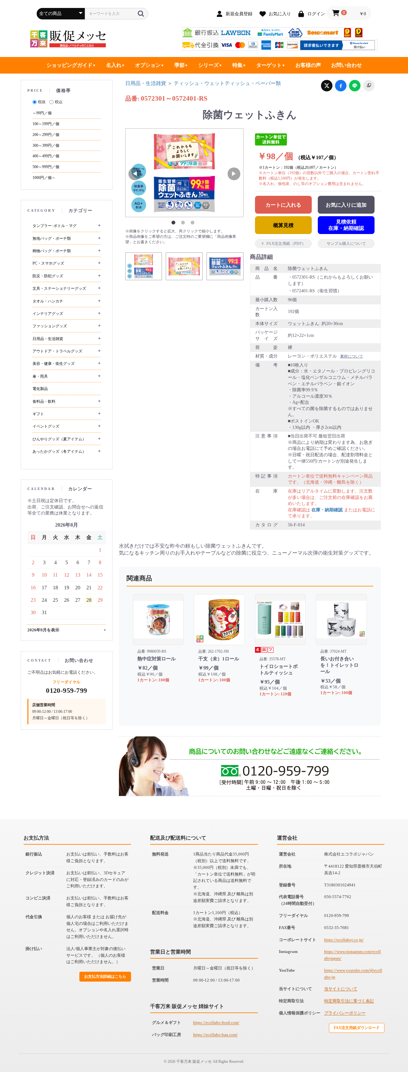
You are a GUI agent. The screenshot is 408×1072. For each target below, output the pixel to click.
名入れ (113, 65)
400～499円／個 (46, 156)
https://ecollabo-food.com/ (216, 1022)
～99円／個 (42, 113)
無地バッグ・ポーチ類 (52, 238)
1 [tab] (174, 224)
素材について (351, 356)
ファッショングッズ (50, 326)
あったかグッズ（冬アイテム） (59, 451)
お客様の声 (308, 65)
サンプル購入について (346, 243)
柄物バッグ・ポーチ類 (52, 251)
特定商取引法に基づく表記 (349, 1000)
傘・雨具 (40, 376)
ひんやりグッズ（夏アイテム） (59, 439)
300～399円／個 (46, 145)
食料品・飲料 (44, 401)
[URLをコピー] (369, 85)
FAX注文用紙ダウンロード (357, 1028)
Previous (134, 173)
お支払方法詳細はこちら (105, 976)
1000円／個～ (44, 177)
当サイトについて (340, 988)
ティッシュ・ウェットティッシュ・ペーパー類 (227, 83)
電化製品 (40, 389)
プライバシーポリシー (345, 1013)
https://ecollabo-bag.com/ (215, 1034)
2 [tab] (184, 224)
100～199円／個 (46, 124)
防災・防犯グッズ (48, 276)
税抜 (42, 102)
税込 (58, 102)
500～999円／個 (46, 167)
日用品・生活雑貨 (48, 339)
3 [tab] (194, 224)
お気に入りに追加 (346, 205)
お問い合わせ (346, 65)
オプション (148, 65)
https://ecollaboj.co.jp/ (344, 939)
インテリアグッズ (48, 313)
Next (234, 173)
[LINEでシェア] (355, 85)
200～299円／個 (46, 134)
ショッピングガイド (69, 65)
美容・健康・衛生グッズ (54, 363)
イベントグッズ (46, 426)
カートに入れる (283, 205)
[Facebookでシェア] (340, 85)
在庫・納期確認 (327, 510)
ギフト (38, 414)
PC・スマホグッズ (48, 263)
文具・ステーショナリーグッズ (59, 288)
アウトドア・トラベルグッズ (57, 351)
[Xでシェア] (326, 85)
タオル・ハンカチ (48, 301)
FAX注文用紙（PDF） (286, 243)
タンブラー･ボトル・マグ (54, 226)
